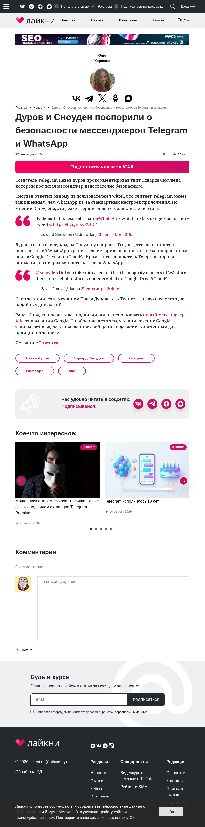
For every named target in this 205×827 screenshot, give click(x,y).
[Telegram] (90, 98)
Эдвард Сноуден (89, 358)
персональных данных (131, 712)
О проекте (175, 773)
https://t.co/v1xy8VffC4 (75, 224)
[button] (91, 529)
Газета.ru (48, 342)
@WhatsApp (107, 218)
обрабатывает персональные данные (110, 806)
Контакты (175, 781)
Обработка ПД (29, 772)
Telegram (136, 358)
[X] (102, 98)
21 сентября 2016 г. (117, 234)
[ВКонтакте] (76, 98)
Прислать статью (175, 792)
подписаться (146, 699)
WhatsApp (35, 371)
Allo (72, 371)
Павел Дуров (37, 358)
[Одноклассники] (116, 98)
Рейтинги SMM (134, 787)
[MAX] (128, 98)
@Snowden (47, 272)
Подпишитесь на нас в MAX (102, 166)
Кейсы (158, 20)
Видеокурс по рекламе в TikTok (136, 776)
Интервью (128, 20)
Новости (68, 20)
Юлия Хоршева (102, 58)
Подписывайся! (79, 406)
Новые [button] (22, 650)
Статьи (97, 20)
